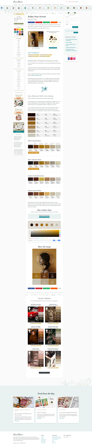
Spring (18, 62)
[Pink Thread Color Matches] (20, 32)
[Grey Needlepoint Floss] (17, 34)
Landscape (18, 80)
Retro (18, 51)
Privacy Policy (43, 441)
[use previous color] (29, 231)
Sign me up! (75, 27)
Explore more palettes (44, 372)
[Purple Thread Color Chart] (22, 32)
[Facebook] (64, 437)
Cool (18, 42)
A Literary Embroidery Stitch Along (70, 45)
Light (18, 45)
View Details (18, 131)
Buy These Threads (33, 152)
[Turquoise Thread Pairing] (15, 32)
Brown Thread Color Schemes (33, 54)
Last (66, 20)
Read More (39, 418)
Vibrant (63, 7)
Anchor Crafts (38, 75)
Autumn (18, 65)
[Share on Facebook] (31, 22)
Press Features (43, 440)
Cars (17, 88)
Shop (66, 1)
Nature (18, 76)
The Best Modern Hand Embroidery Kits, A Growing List (71, 50)
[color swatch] (29, 238)
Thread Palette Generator (56, 438)
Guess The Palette (69, 42)
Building (18, 85)
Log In (77, 1)
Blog (53, 441)
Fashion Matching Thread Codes (46, 54)
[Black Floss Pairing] (22, 34)
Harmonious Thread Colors (33, 56)
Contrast (35, 7)
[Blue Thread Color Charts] (17, 32)
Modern (51, 7)
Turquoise (28, 7)
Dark (18, 44)
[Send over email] (46, 22)
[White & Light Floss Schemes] (15, 34)
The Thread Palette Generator (71, 47)
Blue (4, 7)
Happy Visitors (43, 439)
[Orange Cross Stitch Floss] (17, 30)
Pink (15, 7)
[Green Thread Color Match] (22, 30)
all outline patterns (53, 47)
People (17, 83)
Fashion (18, 86)
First (66, 17)
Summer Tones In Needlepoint (44, 56)
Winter (18, 67)
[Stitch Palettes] (29, 2)
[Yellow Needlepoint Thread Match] (20, 30)
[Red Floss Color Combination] (15, 30)
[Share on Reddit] (54, 22)
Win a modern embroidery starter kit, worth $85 (71, 40)
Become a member (71, 1)
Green (10, 7)
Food (83, 7)
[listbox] (45, 233)
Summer (18, 63)
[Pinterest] (66, 437)
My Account (54, 442)
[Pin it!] (44, 267)
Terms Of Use (43, 442)
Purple (21, 7)
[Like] (29, 33)
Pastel (57, 7)
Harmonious (43, 7)
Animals (76, 7)
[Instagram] (67, 437)
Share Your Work (55, 439)
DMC (20, 146)
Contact (42, 438)
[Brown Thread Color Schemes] (20, 34)
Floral (18, 73)
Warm (70, 7)
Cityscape (18, 81)
